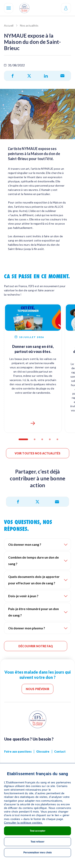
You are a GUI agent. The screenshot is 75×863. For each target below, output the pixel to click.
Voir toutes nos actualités (38, 453)
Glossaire (42, 751)
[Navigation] (8, 8)
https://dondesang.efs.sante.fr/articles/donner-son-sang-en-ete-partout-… (33, 423)
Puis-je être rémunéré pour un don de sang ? (33, 612)
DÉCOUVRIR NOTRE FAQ (35, 646)
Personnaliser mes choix (37, 852)
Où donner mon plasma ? (26, 628)
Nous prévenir (37, 689)
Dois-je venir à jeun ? (23, 596)
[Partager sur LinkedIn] (46, 76)
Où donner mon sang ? (24, 544)
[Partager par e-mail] (62, 75)
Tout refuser (37, 841)
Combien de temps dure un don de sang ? (33, 560)
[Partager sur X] (29, 76)
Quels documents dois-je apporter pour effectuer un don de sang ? (34, 580)
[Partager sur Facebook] (12, 76)
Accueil (8, 25)
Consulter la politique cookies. (23, 822)
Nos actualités (29, 25)
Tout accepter (37, 830)
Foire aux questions (18, 751)
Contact (60, 751)
